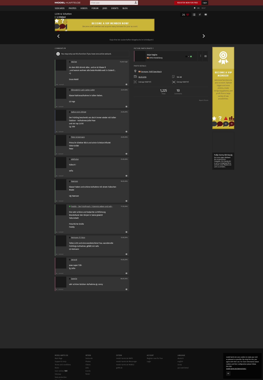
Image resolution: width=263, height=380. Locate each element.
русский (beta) (183, 368)
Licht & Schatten (63, 13)
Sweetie (74, 279)
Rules (57, 368)
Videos (84, 8)
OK (228, 373)
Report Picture (203, 100)
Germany (144, 72)
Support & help (60, 361)
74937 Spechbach (155, 72)
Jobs (105, 8)
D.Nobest (62, 17)
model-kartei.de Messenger (126, 361)
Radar (87, 374)
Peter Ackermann (78, 137)
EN (198, 8)
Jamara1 (74, 260)
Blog (125, 8)
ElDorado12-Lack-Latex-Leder (83, 90)
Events (114, 8)
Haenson (74, 181)
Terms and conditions (63, 365)
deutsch (181, 358)
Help (203, 8)
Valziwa (74, 62)
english (180, 361)
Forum (95, 8)
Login (205, 3)
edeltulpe (75, 159)
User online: (61, 371)
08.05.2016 (142, 77)
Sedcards (60, 8)
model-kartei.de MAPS (124, 358)
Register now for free (187, 3)
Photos (72, 8)
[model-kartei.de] (67, 2)
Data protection (61, 377)
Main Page (58, 358)
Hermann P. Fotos (78, 237)
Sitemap (58, 374)
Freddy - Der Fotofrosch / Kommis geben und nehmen (93, 206)
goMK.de (119, 368)
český (180, 365)
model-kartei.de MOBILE (125, 365)
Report (61, 84)
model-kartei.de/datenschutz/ (236, 369)
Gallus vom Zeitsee (78, 112)
